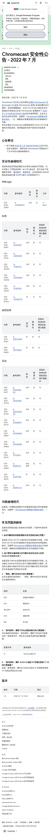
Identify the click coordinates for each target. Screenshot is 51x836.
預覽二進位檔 (7, 737)
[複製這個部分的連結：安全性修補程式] (24, 161)
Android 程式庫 (7, 726)
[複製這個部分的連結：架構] (9, 216)
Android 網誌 (7, 766)
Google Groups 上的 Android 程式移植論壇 (18, 781)
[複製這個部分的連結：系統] (9, 361)
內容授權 (31, 708)
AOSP (4, 48)
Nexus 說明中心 (8, 799)
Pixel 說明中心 (7, 795)
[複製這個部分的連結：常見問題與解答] (24, 522)
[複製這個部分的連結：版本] (10, 680)
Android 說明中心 (8, 791)
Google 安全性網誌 (9, 770)
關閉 (26, 27)
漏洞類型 (17, 172)
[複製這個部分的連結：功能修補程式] (21, 502)
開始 (26, 35)
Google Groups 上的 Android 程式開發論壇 (18, 777)
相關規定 (5, 730)
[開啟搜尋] (36, 2)
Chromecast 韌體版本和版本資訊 (29, 510)
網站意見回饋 (8, 826)
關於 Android (7, 822)
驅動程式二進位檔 (8, 745)
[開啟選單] (3, 3)
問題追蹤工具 (7, 814)
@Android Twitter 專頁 (10, 758)
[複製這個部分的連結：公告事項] (15, 140)
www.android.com (9, 802)
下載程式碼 (6, 733)
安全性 (17, 48)
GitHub (4, 748)
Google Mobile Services (11, 806)
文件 (10, 48)
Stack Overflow (8, 810)
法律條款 (23, 822)
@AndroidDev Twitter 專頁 (12, 762)
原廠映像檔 (6, 741)
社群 (16, 822)
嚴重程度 (26, 172)
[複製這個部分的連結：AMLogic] (14, 182)
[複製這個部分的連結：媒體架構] (13, 310)
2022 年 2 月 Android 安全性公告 (28, 146)
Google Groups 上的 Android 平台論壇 (16, 774)
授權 (30, 822)
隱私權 (37, 822)
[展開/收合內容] (18, 67)
